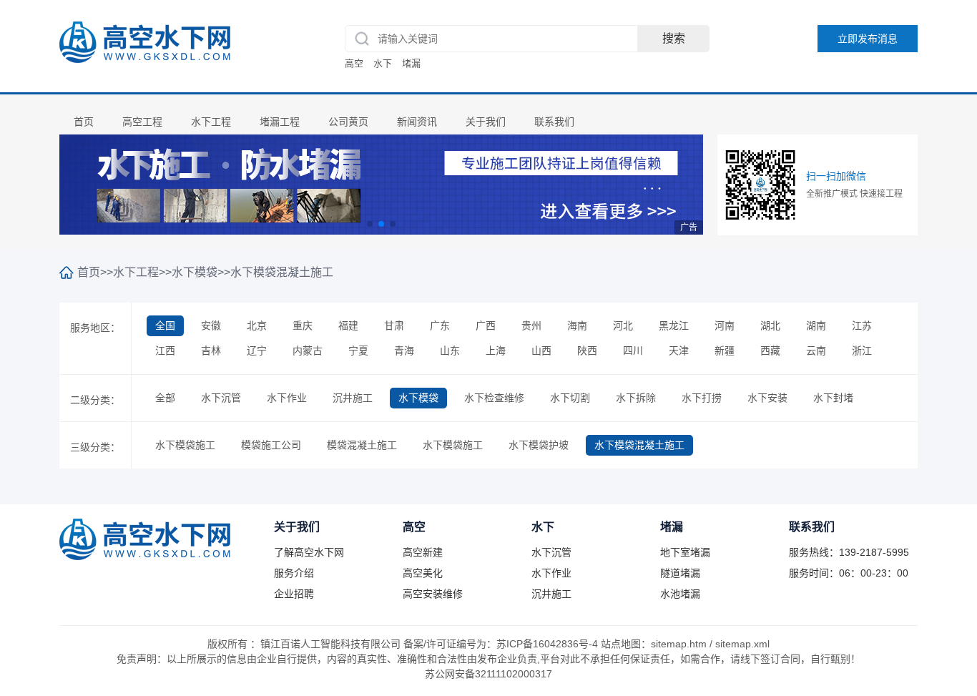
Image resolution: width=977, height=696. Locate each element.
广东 (440, 325)
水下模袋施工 (185, 445)
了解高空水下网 (309, 552)
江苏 (862, 325)
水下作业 (287, 397)
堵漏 (411, 63)
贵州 (531, 325)
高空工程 (142, 121)
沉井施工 (353, 397)
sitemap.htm (679, 644)
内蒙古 (308, 350)
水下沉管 (221, 397)
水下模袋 (194, 272)
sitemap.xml (742, 644)
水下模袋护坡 (539, 445)
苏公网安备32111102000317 (488, 674)
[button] (370, 224)
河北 (623, 325)
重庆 (303, 325)
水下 (382, 63)
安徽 (211, 325)
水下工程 (211, 121)
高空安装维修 (433, 593)
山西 (541, 350)
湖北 (770, 325)
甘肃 (394, 325)
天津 (679, 350)
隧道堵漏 (680, 573)
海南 (577, 325)
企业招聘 (294, 593)
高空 (354, 63)
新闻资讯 (417, 121)
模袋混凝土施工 (362, 445)
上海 (496, 350)
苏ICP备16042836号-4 (547, 644)
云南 (816, 350)
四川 (633, 350)
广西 (486, 325)
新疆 (725, 350)
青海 (404, 350)
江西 (165, 350)
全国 (165, 325)
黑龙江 (674, 325)
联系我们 (554, 121)
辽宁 (257, 350)
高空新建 (423, 552)
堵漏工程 (280, 121)
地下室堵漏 (685, 552)
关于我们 (486, 121)
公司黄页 (348, 121)
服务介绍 (294, 573)
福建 (348, 325)
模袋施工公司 (271, 445)
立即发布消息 (868, 38)
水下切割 (570, 397)
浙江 (862, 350)
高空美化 (423, 573)
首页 (84, 121)
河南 (725, 325)
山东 (450, 350)
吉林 (211, 350)
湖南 (816, 325)
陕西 (587, 350)
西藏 (770, 350)
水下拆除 (636, 397)
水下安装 (767, 397)
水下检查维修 (494, 397)
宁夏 (358, 350)
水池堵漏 (680, 593)
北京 (257, 325)
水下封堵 (833, 397)
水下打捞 (702, 397)
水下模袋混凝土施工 (281, 272)
